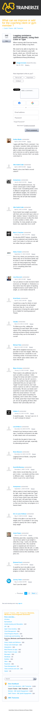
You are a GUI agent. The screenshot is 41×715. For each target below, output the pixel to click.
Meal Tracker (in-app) (10, 652)
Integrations (7, 647)
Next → (34, 593)
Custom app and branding (12, 636)
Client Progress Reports (11, 633)
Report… (27, 65)
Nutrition (6, 659)
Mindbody (7, 657)
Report (29, 141)
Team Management (10, 666)
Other (6, 661)
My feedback (8, 622)
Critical (20, 81)
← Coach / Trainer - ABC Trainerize (12, 28)
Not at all (19, 78)
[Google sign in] (32, 103)
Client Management (10, 631)
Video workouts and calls (11, 668)
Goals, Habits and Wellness (12, 642)
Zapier (6, 671)
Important (30, 78)
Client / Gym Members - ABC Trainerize (20, 686)
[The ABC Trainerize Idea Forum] (20, 8)
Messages (7, 654)
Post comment (31, 130)
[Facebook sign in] (19, 103)
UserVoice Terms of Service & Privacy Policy (20, 710)
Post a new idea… (9, 617)
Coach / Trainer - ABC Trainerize (15, 613)
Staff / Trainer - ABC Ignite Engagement (20, 693)
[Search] (35, 678)
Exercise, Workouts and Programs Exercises (19, 613)
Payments (7, 664)
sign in (20, 603)
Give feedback (13, 684)
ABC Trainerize (13, 698)
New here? (26, 125)
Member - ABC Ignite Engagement (18, 691)
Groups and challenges (11, 645)
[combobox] (19, 679)
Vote (6, 41)
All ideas (7, 619)
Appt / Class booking (10, 629)
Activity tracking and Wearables (13, 624)
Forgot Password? (19, 122)
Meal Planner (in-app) (10, 649)
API (5, 626)
